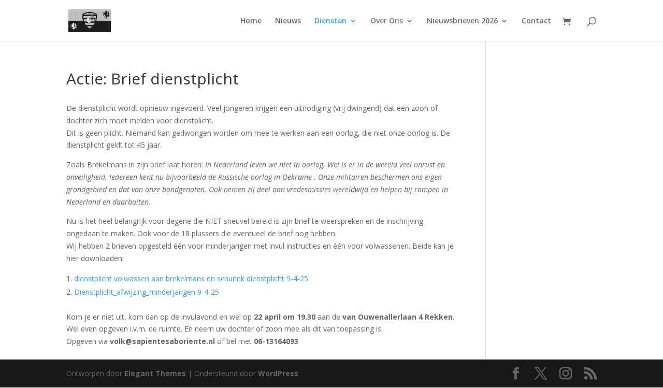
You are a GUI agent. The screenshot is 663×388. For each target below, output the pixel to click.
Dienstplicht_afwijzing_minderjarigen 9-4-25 (146, 292)
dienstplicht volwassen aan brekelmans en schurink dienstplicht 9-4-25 (191, 278)
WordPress (278, 373)
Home (251, 21)
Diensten (330, 21)
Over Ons (386, 21)
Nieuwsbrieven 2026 (462, 21)
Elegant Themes (155, 373)
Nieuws (288, 21)
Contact (536, 21)
